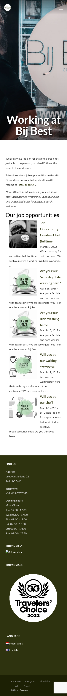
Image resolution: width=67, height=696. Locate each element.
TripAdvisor (45, 681)
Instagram (30, 681)
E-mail (26, 686)
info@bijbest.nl (26, 184)
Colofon (24, 690)
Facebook (16, 681)
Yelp (17, 686)
